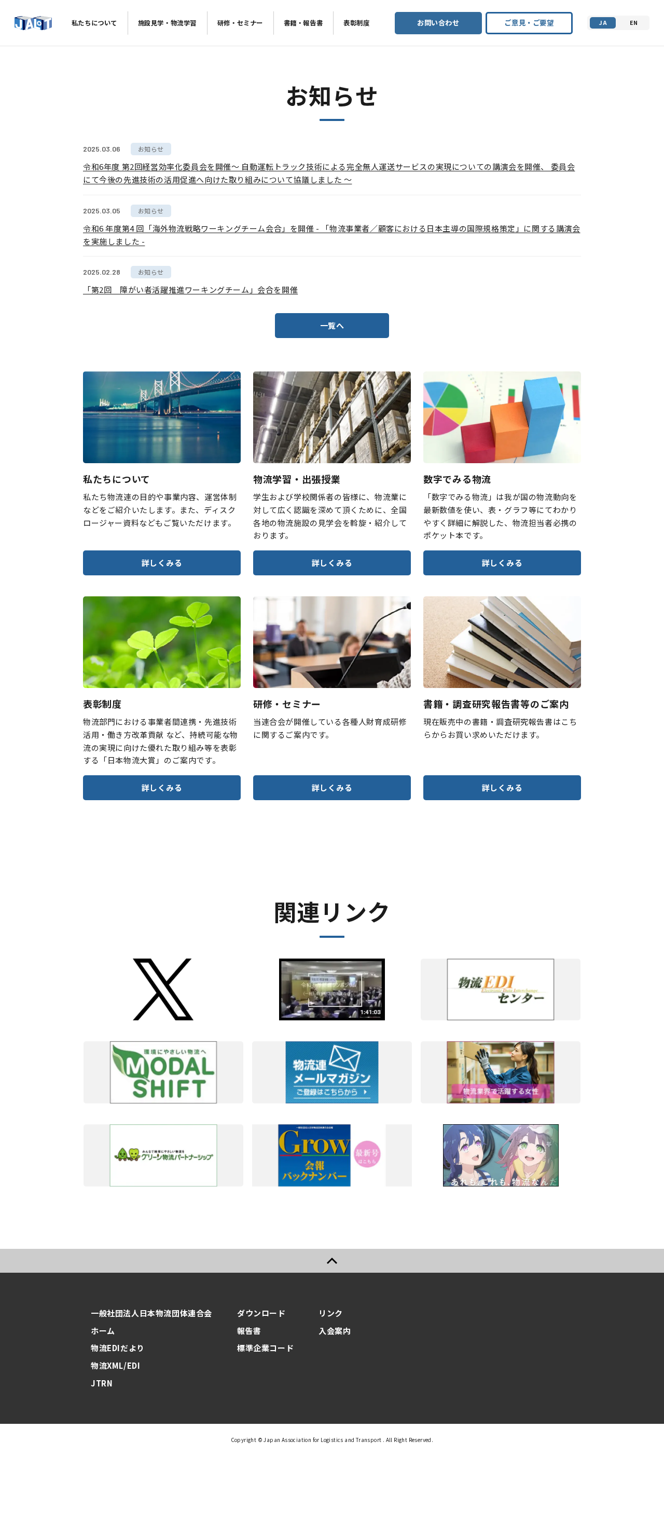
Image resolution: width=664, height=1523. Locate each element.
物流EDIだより (118, 1347)
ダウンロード (261, 1313)
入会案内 (335, 1330)
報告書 (249, 1330)
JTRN (102, 1383)
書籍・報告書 (303, 23)
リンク (331, 1313)
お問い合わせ (438, 23)
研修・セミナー (240, 23)
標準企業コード (265, 1347)
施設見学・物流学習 (167, 23)
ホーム (103, 1330)
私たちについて (94, 23)
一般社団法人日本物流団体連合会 (151, 1313)
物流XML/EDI (115, 1365)
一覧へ (332, 325)
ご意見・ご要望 (529, 23)
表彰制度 (356, 23)
